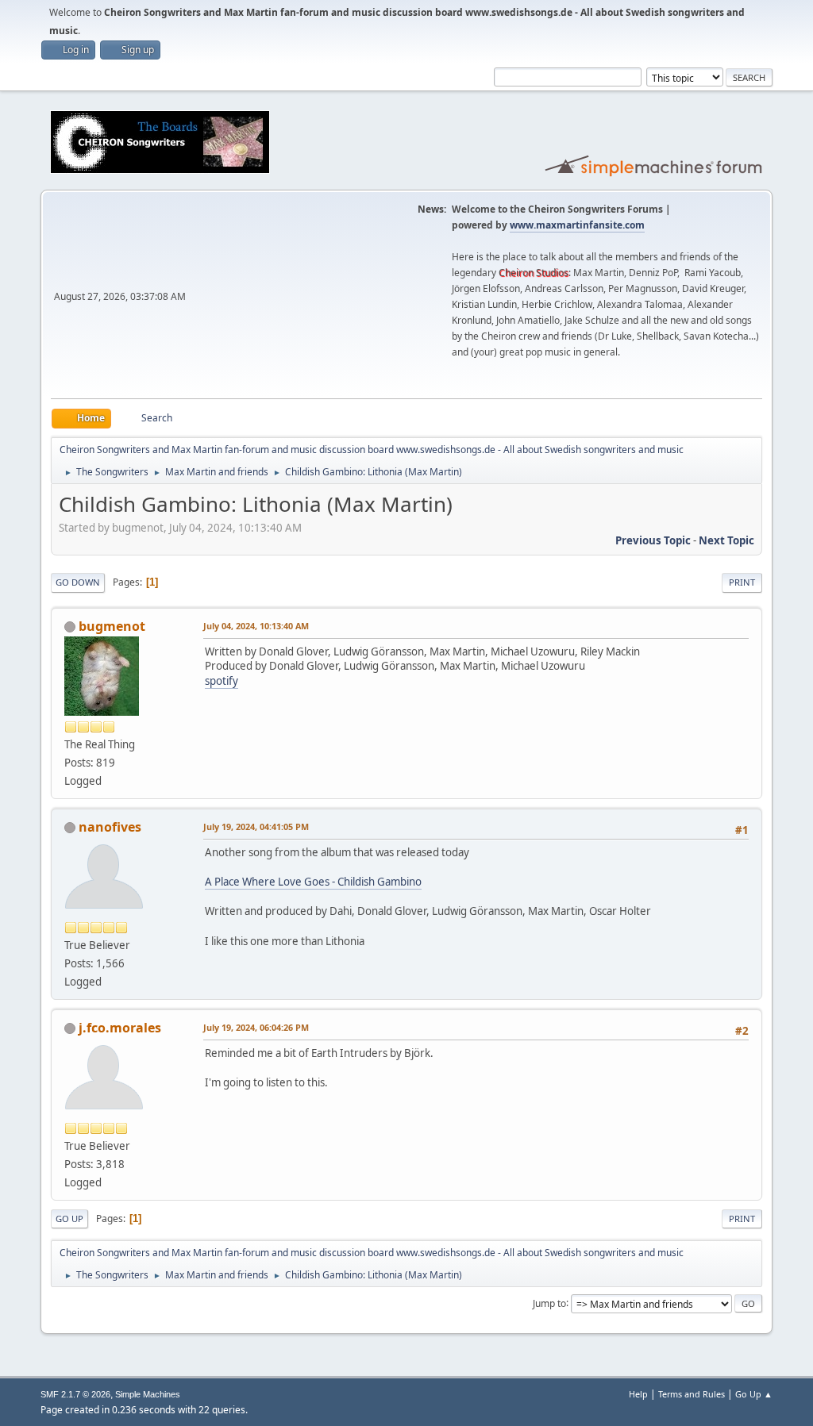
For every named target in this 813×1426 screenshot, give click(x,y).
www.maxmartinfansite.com (577, 225)
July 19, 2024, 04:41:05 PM (256, 826)
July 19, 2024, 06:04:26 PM (256, 1027)
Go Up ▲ (754, 1394)
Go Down (78, 582)
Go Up (69, 1218)
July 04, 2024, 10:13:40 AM (256, 626)
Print (742, 582)
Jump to (549, 1302)
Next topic (726, 540)
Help (638, 1394)
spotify (221, 681)
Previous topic (653, 540)
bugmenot (112, 626)
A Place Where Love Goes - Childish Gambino (313, 881)
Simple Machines (147, 1394)
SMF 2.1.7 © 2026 (75, 1394)
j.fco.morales (120, 1027)
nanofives (110, 827)
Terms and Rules (691, 1394)
